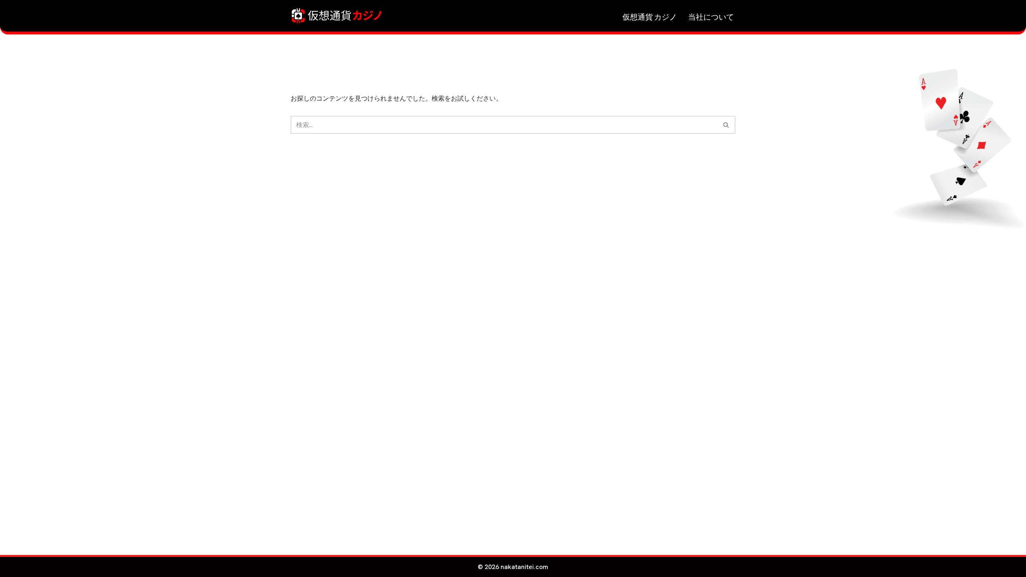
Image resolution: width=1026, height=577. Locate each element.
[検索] (726, 125)
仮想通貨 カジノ (649, 16)
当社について (711, 16)
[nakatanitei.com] (337, 15)
